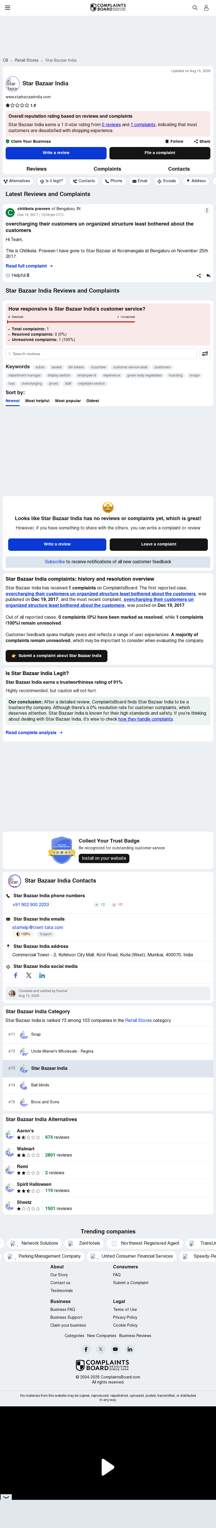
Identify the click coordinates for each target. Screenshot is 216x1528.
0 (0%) (39, 335)
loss (11, 383)
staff (68, 383)
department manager (24, 375)
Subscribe (55, 562)
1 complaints (143, 125)
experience (111, 375)
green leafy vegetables (144, 375)
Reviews (36, 169)
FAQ (117, 1275)
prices (53, 383)
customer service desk (130, 367)
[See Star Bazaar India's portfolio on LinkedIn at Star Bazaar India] (42, 975)
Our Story (59, 1275)
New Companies (101, 1336)
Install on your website (104, 859)
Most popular (68, 401)
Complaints (107, 169)
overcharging (32, 383)
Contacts (179, 169)
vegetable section (91, 383)
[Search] (101, 353)
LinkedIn (130, 1349)
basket (57, 367)
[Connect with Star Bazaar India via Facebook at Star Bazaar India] (15, 975)
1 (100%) (43, 340)
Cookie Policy (125, 1325)
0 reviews (111, 125)
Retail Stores (138, 1021)
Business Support (66, 1318)
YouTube (115, 1349)
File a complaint (160, 153)
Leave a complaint (158, 544)
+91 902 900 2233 (30, 905)
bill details (76, 367)
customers (162, 367)
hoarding (176, 375)
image (194, 375)
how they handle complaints (145, 719)
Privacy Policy (125, 1318)
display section (59, 375)
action (40, 367)
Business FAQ (62, 1310)
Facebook (86, 1349)
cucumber (98, 367)
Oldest (92, 401)
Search (195, 7)
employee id (86, 375)
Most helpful (37, 401)
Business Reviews (135, 1336)
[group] (17, 181)
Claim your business (68, 1325)
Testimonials (61, 1291)
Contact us (60, 1283)
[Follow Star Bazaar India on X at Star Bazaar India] (29, 975)
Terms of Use (125, 1310)
